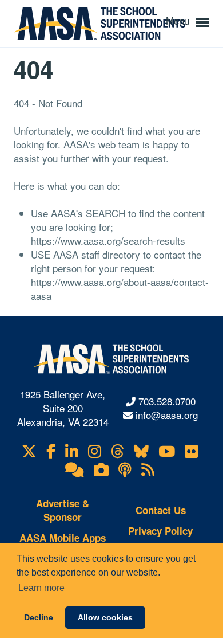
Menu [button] (179, 20)
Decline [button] (38, 617)
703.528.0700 (167, 401)
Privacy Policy (160, 531)
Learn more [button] (41, 588)
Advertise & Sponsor (62, 510)
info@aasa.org (167, 415)
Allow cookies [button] (105, 617)
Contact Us (161, 510)
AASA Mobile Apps (62, 538)
